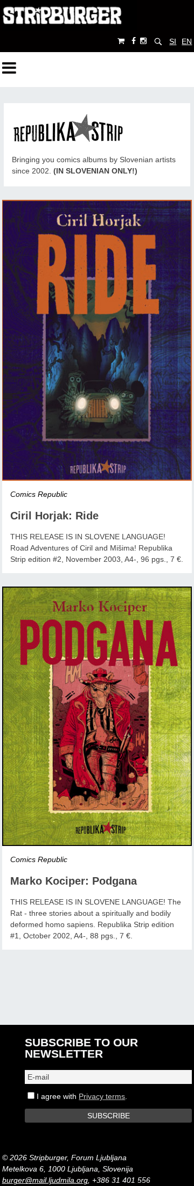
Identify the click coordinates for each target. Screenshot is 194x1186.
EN (187, 41)
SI (172, 41)
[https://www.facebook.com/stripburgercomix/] (133, 41)
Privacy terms (102, 1096)
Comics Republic (38, 494)
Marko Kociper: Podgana (73, 881)
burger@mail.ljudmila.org (45, 1180)
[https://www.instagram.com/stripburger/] (143, 41)
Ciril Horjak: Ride (54, 516)
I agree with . (80, 1096)
